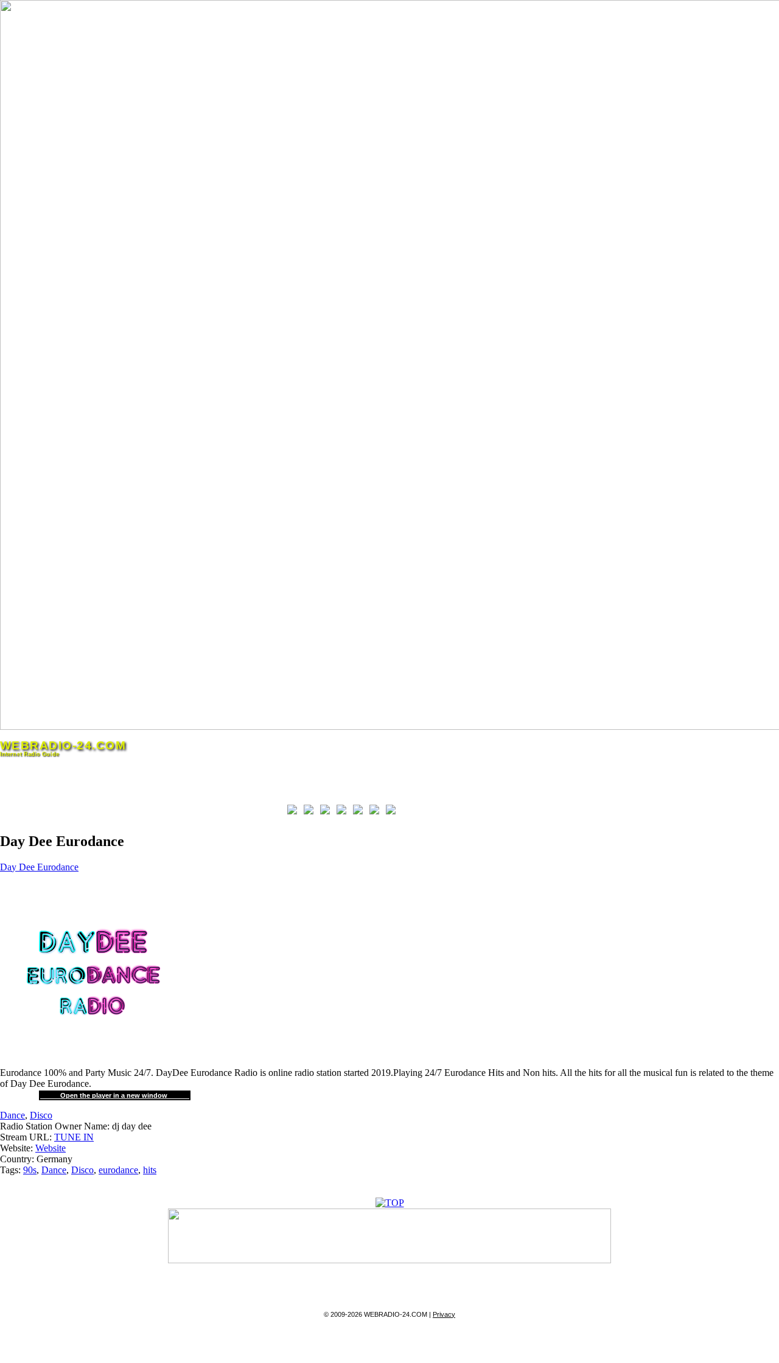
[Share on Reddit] (327, 812)
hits (149, 1170)
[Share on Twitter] (311, 812)
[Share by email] (393, 812)
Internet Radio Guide (29, 754)
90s (30, 1170)
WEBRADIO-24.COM (63, 745)
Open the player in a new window (114, 1095)
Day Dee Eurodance (39, 867)
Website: (16, 1148)
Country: (17, 1159)
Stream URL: (26, 1137)
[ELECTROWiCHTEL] (389, 1260)
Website (50, 1148)
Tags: (10, 1170)
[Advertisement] (142, 786)
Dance (12, 1115)
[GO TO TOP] (390, 1203)
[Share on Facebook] (294, 812)
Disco (41, 1115)
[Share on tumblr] (376, 812)
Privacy (444, 1314)
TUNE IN (74, 1137)
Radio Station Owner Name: (55, 1126)
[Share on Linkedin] (360, 812)
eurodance (118, 1170)
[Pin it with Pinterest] (344, 812)
